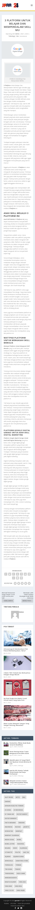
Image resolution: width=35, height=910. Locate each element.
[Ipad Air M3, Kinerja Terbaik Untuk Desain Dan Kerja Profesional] (6, 771)
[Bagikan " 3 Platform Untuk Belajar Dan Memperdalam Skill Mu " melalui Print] (21, 578)
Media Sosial (9, 839)
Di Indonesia (18, 810)
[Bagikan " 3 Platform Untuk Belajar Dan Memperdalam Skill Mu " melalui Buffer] (29, 574)
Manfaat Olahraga (12, 835)
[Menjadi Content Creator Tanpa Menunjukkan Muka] (6, 782)
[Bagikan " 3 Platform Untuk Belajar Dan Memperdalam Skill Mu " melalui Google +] (14, 574)
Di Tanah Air (9, 814)
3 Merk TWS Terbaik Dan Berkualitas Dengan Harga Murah (17, 674)
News (15, 848)
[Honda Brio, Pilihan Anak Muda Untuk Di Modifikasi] (6, 744)
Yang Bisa (18, 886)
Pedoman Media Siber (17, 906)
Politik (17, 852)
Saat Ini (26, 852)
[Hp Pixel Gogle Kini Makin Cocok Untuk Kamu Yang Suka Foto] (17, 688)
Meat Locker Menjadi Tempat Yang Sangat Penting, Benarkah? (16, 724)
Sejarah (7, 856)
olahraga (23, 848)
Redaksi (6, 903)
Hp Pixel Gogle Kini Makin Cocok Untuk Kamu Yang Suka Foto (15, 699)
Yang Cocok (9, 890)
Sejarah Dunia (18, 856)
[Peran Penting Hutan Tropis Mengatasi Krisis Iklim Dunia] (6, 752)
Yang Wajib (20, 890)
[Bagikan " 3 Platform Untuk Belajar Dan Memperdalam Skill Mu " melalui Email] (17, 578)
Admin (17, 34)
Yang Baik (8, 886)
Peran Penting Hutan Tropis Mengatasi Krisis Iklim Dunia (19, 752)
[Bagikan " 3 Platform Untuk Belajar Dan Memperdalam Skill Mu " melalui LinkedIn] (25, 574)
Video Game (21, 873)
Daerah (20, 755)
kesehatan (9, 831)
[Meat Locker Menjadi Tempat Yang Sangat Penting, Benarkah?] (17, 713)
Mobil (19, 839)
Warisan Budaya (11, 878)
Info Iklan (13, 903)
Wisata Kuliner (10, 882)
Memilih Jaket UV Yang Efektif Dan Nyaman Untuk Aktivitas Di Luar (20, 761)
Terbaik (18, 865)
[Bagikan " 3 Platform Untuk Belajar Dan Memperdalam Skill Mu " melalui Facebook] (6, 574)
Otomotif (20, 747)
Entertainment (22, 784)
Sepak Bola (9, 861)
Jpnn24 (17, 900)
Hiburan (21, 823)
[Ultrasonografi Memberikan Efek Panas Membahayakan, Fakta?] (17, 638)
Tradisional (9, 873)
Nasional (20, 844)
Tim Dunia (8, 869)
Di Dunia (8, 810)
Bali (23, 797)
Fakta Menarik (10, 823)
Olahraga (20, 765)
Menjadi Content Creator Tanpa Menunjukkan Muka (19, 781)
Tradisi (17, 869)
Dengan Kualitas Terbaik (14, 806)
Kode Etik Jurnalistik (24, 903)
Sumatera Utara (22, 861)
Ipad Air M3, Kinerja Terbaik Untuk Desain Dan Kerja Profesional (19, 772)
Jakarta (26, 827)
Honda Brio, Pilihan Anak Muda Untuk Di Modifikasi (20, 744)
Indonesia (8, 827)
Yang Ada (22, 882)
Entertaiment (22, 814)
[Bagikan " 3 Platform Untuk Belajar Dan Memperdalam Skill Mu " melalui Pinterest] (21, 574)
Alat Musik (9, 797)
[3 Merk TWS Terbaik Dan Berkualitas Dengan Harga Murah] (17, 663)
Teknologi (11, 36)
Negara (7, 848)
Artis (18, 797)
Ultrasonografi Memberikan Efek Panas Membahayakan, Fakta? (16, 650)
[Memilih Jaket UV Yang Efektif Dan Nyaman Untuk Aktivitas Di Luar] (6, 761)
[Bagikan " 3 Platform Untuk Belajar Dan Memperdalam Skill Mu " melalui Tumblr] (17, 574)
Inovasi (18, 827)
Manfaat (19, 831)
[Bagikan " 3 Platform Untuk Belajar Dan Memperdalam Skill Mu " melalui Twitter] (10, 574)
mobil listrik (9, 844)
